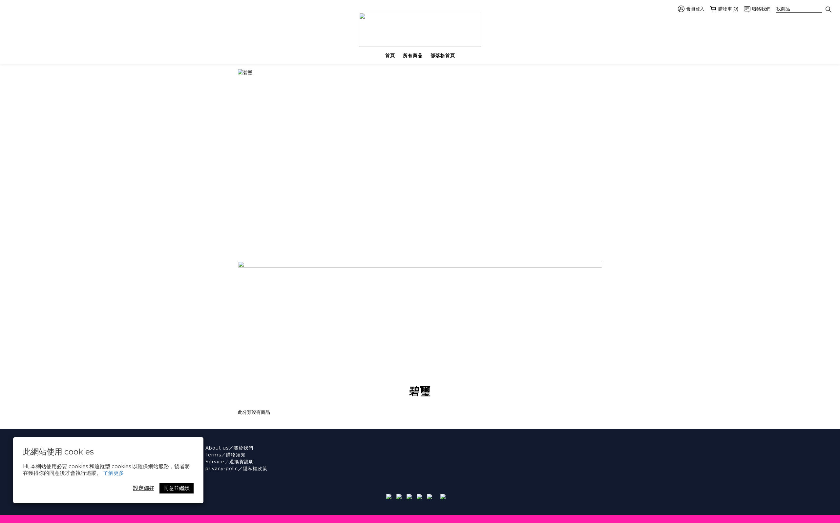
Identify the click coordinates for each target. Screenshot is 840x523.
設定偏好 (143, 488)
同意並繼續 (176, 488)
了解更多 (113, 473)
